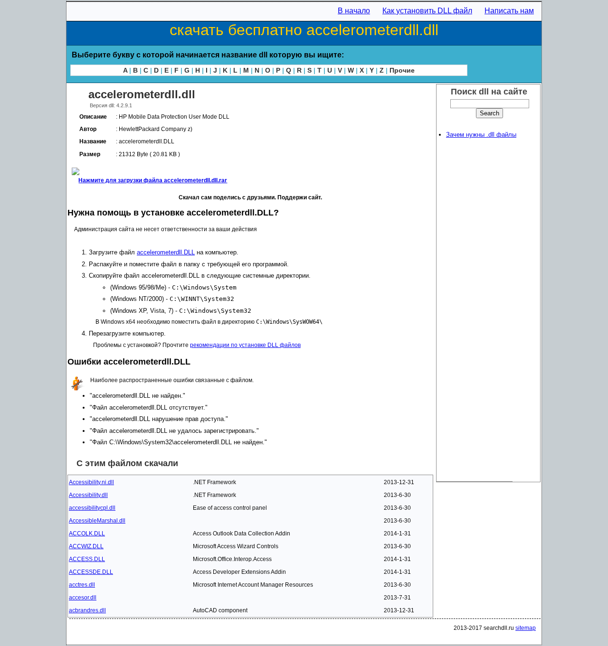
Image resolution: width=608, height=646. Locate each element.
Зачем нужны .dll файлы (481, 134)
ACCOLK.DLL (87, 533)
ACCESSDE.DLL (91, 572)
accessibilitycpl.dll (92, 508)
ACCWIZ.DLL (86, 546)
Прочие (402, 70)
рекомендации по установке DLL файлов (245, 345)
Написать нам (509, 11)
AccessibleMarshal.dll (97, 520)
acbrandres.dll (87, 610)
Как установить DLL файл (427, 11)
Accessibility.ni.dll (91, 482)
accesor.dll (82, 597)
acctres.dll (82, 584)
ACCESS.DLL (87, 559)
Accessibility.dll (88, 495)
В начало (354, 11)
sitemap (525, 628)
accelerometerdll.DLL (166, 252)
